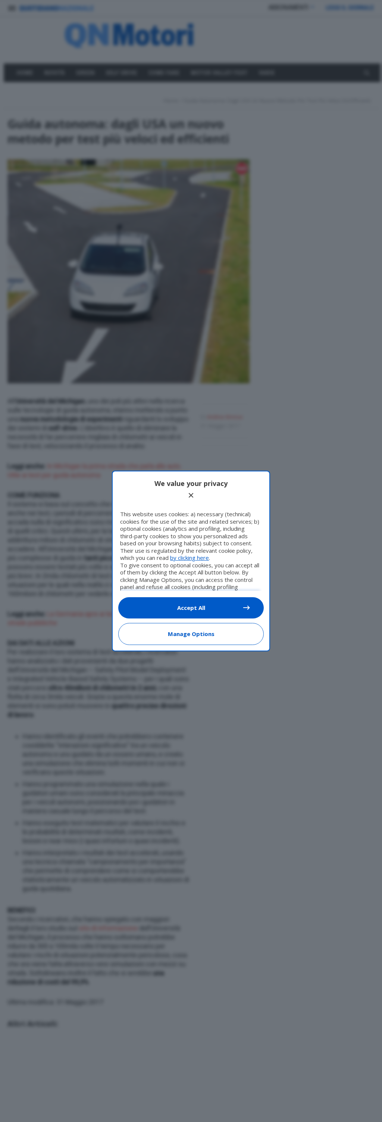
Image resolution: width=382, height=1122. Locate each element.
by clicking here (189, 557)
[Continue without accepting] (191, 495)
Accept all (191, 607)
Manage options (191, 634)
